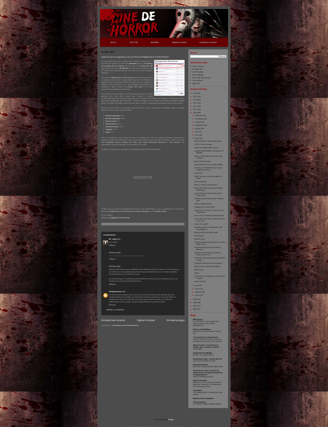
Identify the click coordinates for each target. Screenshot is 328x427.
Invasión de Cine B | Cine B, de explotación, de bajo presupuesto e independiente (207, 372)
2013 (195, 103)
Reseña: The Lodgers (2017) (203, 355)
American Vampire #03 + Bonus (206, 147)
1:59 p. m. (112, 259)
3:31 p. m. (112, 305)
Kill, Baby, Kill (197, 69)
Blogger (171, 419)
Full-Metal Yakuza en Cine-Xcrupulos (208, 263)
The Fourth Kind (200, 181)
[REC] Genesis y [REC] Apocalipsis (207, 266)
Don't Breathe (197, 72)
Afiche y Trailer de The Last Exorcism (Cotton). (208, 157)
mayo (197, 138)
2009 (195, 299)
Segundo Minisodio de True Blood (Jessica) (207, 248)
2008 (195, 302)
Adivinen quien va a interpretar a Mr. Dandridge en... (208, 228)
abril (197, 285)
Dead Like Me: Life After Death (206, 232)
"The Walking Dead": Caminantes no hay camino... (207, 393)
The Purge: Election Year (201, 77)
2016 (195, 93)
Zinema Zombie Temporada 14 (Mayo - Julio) (209, 199)
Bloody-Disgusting (112, 115)
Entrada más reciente (113, 320)
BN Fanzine (198, 319)
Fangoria (108, 129)
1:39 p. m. (112, 245)
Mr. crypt (113, 239)
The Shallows (197, 80)
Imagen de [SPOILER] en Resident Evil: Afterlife (208, 152)
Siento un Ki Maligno (202, 329)
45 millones (124, 68)
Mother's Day (199, 239)
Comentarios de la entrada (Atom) (125, 325)
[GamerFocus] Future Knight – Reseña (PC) (207, 332)
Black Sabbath (197, 75)
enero (197, 295)
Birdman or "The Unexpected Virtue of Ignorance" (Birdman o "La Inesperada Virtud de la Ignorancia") (207, 384)
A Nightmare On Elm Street (119, 218)
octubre (198, 122)
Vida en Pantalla (200, 380)
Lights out (196, 83)
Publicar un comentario (115, 309)
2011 (195, 109)
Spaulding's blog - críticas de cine (207, 359)
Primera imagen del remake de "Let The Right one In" (209, 243)
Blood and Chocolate (202, 161)
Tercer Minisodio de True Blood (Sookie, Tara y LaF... (209, 220)
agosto (198, 128)
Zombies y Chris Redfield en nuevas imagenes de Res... (208, 169)
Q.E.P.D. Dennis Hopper (203, 144)
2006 (195, 309)
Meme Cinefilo (200, 281)
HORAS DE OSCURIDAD (202, 353)
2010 (195, 112)
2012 (195, 106)
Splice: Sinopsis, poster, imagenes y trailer (208, 177)
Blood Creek (199, 270)
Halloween (133, 63)
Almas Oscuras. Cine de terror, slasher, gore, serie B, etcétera (206, 346)
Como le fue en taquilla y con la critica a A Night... (209, 277)
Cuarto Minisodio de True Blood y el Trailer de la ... (208, 194)
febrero (198, 292)
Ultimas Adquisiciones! (203, 204)
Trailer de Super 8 (201, 224)
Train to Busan (198, 66)
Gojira (196, 273)
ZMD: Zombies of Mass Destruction (208, 141)
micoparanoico (115, 291)
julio (197, 132)
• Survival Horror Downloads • (205, 337)
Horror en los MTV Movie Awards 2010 (209, 215)
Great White (197, 349)
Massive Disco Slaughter (203, 398)
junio (197, 135)
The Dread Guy (199, 402)
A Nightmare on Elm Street (204, 207)
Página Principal (146, 320)
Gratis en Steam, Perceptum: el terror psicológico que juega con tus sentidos (207, 340)
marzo (197, 289)
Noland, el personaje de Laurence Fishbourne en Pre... (207, 253)
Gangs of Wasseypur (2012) (203, 376)
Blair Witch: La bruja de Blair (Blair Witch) (208, 367)
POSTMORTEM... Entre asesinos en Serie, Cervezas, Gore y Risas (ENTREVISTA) (206, 323)
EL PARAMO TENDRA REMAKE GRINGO (207, 404)
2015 (195, 96)
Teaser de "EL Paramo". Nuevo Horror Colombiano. (209, 211)
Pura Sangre (199, 236)
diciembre (199, 115)
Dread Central (110, 121)
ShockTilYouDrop (112, 126)
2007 (195, 306)
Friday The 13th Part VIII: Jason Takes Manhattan (208, 189)
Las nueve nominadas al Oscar (204, 361)
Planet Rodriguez (200, 364)
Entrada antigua (175, 320)
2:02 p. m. (112, 284)
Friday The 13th (147, 66)
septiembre (199, 125)
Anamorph (198, 173)
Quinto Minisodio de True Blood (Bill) (208, 164)
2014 (195, 100)
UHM (107, 132)
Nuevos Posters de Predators (205, 185)
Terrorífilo (197, 390)
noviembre (199, 119)
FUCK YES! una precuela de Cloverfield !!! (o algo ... (209, 259)
